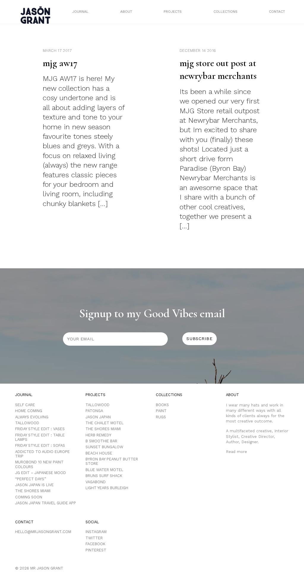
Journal (80, 11)
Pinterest (96, 550)
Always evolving (31, 417)
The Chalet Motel (105, 423)
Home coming (28, 411)
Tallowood (27, 423)
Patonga (94, 411)
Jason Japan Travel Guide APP (45, 503)
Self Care (25, 405)
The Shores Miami (32, 491)
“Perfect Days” (30, 479)
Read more (236, 451)
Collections (225, 11)
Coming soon (28, 497)
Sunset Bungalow (104, 447)
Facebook (95, 544)
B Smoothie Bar (101, 441)
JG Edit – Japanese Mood (40, 472)
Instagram (96, 531)
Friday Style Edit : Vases (40, 429)
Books (162, 405)
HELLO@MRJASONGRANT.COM (43, 531)
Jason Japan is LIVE (34, 485)
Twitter (94, 538)
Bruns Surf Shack (104, 475)
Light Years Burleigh (107, 488)
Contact (277, 11)
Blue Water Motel (104, 470)
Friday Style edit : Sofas (40, 445)
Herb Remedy (98, 435)
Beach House (99, 453)
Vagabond (96, 482)
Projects (173, 11)
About (126, 11)
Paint (161, 411)
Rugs (161, 417)
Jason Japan (98, 417)
